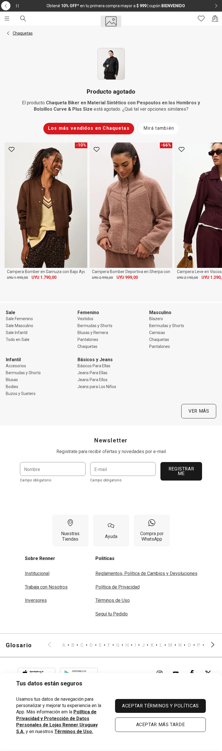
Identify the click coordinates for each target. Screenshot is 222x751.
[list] (131, 645)
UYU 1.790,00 (44, 277)
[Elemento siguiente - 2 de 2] (216, 6)
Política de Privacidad (117, 587)
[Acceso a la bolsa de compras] (215, 18)
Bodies (12, 386)
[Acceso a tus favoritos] (201, 18)
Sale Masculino (19, 325)
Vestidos (85, 318)
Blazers (156, 318)
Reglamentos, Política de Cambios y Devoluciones (146, 573)
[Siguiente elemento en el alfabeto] (209, 645)
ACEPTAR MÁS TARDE (160, 724)
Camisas (157, 332)
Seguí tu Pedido (111, 614)
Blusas (12, 379)
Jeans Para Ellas (92, 372)
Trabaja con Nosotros (46, 587)
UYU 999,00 (127, 277)
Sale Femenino (19, 318)
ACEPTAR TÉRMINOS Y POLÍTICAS (160, 706)
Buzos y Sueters (21, 393)
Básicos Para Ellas (93, 366)
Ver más (198, 411)
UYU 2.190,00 (187, 278)
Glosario (19, 645)
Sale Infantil (16, 332)
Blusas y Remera (92, 332)
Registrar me (181, 471)
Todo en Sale (17, 339)
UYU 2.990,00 (102, 278)
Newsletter (111, 440)
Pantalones (87, 339)
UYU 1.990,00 (17, 278)
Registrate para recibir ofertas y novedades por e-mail (111, 451)
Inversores (36, 600)
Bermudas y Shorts (94, 325)
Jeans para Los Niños (96, 386)
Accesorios (16, 366)
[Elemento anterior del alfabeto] (53, 645)
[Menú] (7, 18)
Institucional (37, 573)
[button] (8, 33)
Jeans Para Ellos (92, 379)
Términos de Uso (112, 600)
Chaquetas (87, 346)
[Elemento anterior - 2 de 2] (6, 6)
